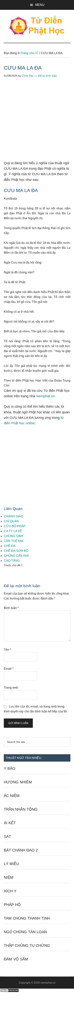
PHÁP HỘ (12, 905)
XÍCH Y (10, 891)
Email (8, 668)
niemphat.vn (45, 396)
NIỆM (8, 877)
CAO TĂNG (12, 560)
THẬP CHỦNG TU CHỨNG (27, 945)
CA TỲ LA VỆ (13, 531)
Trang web (11, 687)
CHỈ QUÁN (11, 521)
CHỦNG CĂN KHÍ (16, 555)
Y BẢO (9, 768)
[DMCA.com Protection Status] (9, 991)
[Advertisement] (37, 122)
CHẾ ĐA (10, 545)
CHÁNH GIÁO (13, 516)
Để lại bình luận (47, 75)
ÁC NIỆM (12, 796)
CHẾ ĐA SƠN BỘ (16, 550)
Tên (7, 649)
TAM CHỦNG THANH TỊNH (27, 918)
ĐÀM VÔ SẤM (16, 959)
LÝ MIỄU (11, 864)
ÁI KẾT (10, 823)
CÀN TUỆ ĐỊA (13, 541)
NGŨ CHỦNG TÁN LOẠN (25, 932)
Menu (39, 4)
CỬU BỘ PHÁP (14, 526)
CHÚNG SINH (13, 536)
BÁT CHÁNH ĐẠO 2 (21, 850)
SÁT (7, 836)
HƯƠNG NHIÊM (18, 782)
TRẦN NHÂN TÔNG (21, 809)
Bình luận (11, 608)
